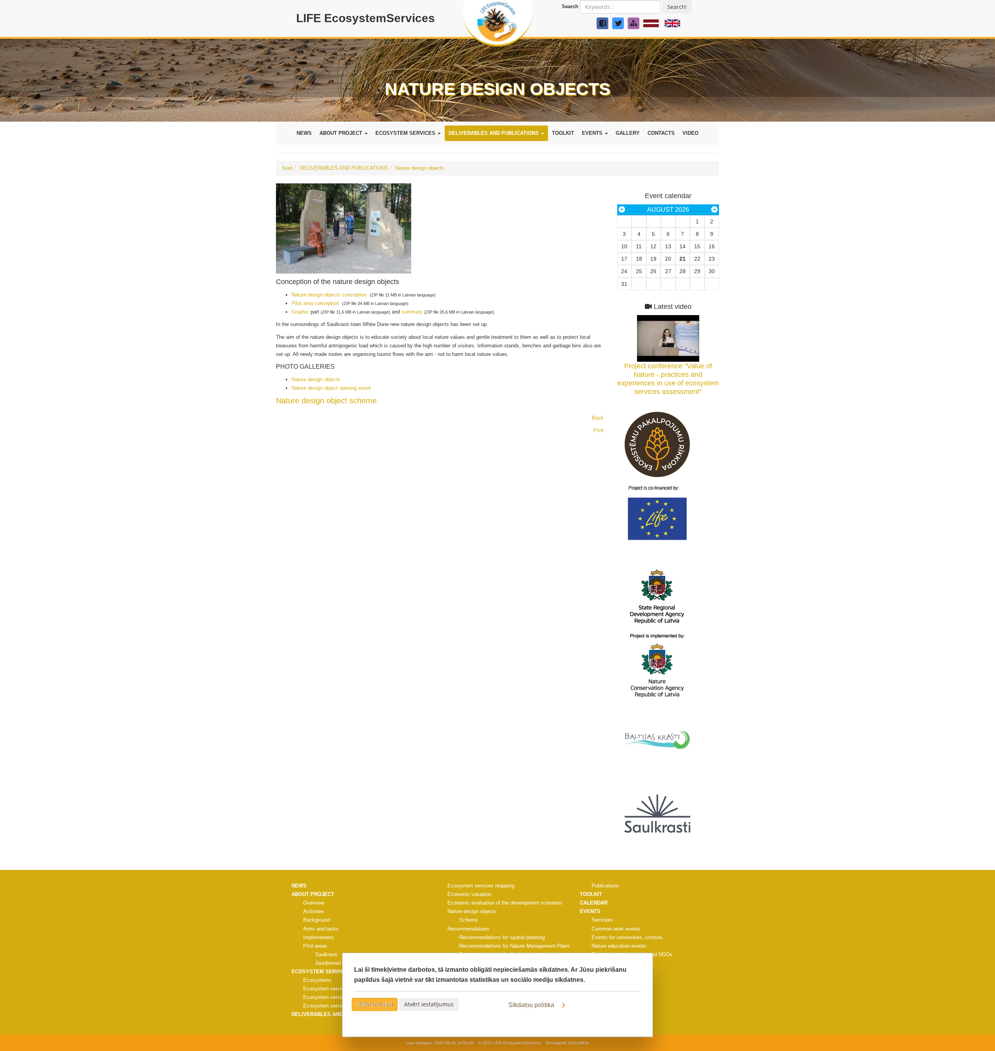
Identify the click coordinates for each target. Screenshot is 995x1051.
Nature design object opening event (331, 388)
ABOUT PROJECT (341, 133)
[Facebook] (602, 23)
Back (598, 418)
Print (598, 430)
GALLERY (628, 133)
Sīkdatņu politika (532, 1005)
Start (287, 168)
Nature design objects (419, 168)
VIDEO (690, 133)
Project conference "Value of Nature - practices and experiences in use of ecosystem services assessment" (668, 379)
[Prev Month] (622, 209)
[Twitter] (618, 23)
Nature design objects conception (329, 295)
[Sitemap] (633, 23)
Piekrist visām (375, 1004)
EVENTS (593, 133)
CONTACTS (661, 133)
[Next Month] (714, 209)
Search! (677, 6)
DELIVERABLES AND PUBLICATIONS (494, 133)
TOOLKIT (563, 133)
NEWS (304, 133)
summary (411, 312)
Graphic (301, 312)
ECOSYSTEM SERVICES (406, 133)
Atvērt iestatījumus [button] (429, 1004)
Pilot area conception (315, 303)
